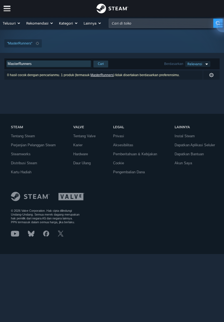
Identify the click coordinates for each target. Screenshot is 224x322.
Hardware (80, 154)
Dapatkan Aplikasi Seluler (195, 145)
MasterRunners (101, 75)
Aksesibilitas (123, 145)
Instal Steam (185, 136)
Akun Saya (183, 163)
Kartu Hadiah (21, 172)
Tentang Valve (84, 136)
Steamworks (21, 154)
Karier (77, 145)
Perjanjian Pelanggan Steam (33, 145)
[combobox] (161, 23)
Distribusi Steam (24, 163)
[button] (11, 23)
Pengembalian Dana (129, 172)
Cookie (118, 163)
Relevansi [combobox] (194, 64)
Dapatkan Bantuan (189, 154)
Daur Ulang (82, 163)
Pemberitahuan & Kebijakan (135, 154)
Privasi (118, 136)
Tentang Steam (23, 136)
